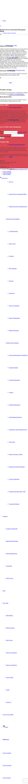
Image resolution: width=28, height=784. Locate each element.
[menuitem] (15, 268)
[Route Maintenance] (14, 78)
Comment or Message (5, 136)
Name (2, 131)
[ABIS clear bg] (11, 7)
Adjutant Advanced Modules (13, 219)
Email (2, 133)
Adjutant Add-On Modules (12, 343)
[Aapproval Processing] (14, 34)
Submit (2, 137)
